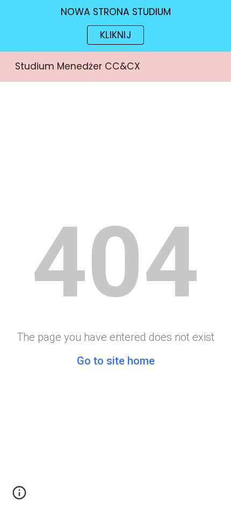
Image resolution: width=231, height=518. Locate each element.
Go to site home (116, 360)
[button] (19, 496)
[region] (115, 26)
